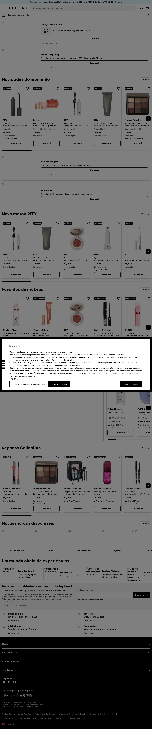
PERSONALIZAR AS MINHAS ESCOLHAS (28, 384)
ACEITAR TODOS (131, 384)
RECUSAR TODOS (59, 384)
